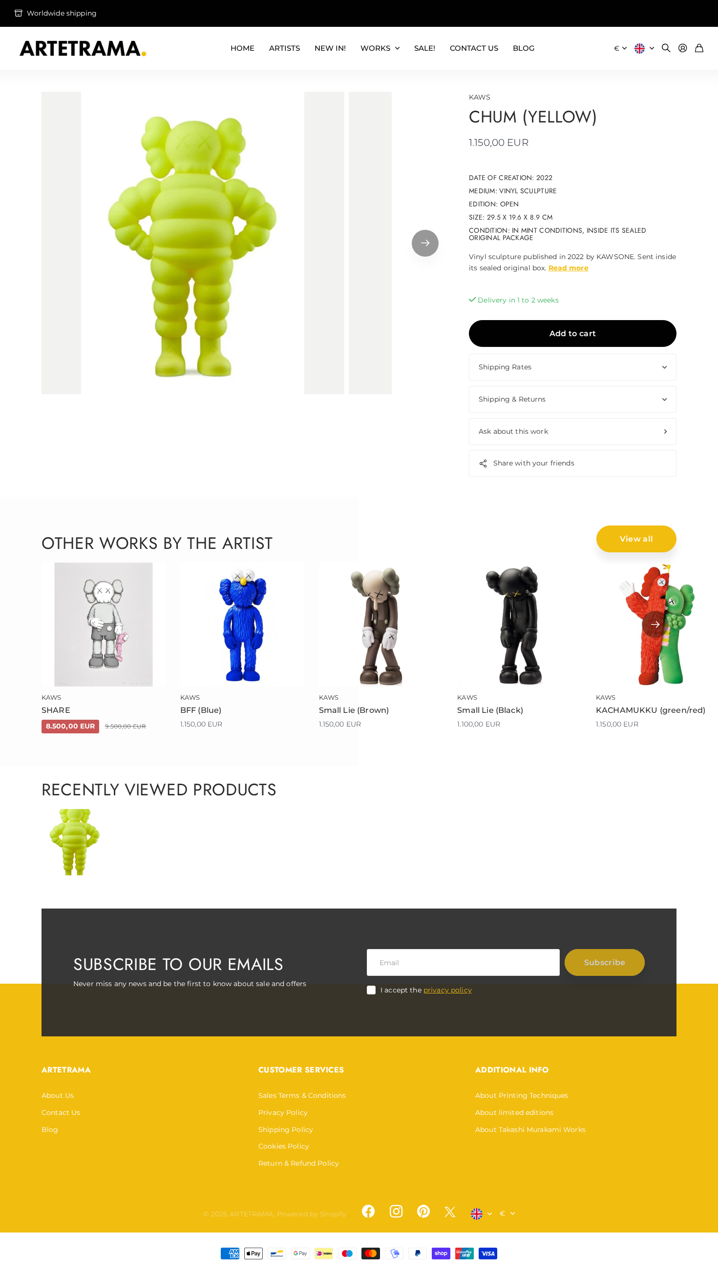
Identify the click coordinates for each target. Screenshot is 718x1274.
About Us (58, 1095)
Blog (50, 1129)
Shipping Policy (285, 1129)
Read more (569, 267)
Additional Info (512, 1069)
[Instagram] (395, 1211)
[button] (425, 243)
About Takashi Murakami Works (530, 1129)
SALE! (424, 48)
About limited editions (514, 1112)
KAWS (480, 97)
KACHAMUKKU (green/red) (651, 710)
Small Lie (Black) (490, 710)
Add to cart (572, 333)
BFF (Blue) (201, 710)
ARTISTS (284, 48)
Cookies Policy (283, 1146)
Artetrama (66, 1069)
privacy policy (447, 990)
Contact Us (61, 1112)
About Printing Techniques (522, 1095)
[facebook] (368, 1211)
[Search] (666, 48)
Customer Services (301, 1069)
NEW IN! (330, 48)
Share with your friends (533, 463)
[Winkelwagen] (699, 48)
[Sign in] (682, 48)
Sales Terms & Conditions (302, 1095)
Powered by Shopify (312, 1214)
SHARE (56, 710)
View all (637, 539)
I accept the (426, 990)
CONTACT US (474, 48)
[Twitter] (449, 1212)
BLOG (524, 48)
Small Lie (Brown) (354, 710)
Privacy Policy (283, 1112)
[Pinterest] (423, 1211)
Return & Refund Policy (298, 1163)
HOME (242, 48)
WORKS (375, 48)
